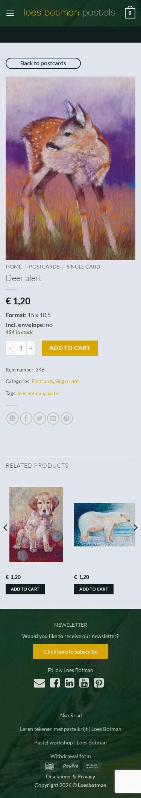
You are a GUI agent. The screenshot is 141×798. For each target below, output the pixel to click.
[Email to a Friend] (53, 418)
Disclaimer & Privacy (70, 776)
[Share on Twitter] (39, 418)
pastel (52, 393)
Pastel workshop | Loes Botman (70, 742)
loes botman (31, 393)
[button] (10, 13)
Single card (83, 267)
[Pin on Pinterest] (67, 418)
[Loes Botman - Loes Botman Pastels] (69, 13)
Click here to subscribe (70, 651)
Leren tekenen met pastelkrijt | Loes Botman (70, 729)
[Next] (134, 542)
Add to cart (70, 347)
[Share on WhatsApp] (12, 418)
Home (14, 267)
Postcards (44, 267)
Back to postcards (43, 62)
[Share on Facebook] (26, 418)
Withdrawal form (70, 756)
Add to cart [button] (25, 588)
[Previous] (6, 542)
